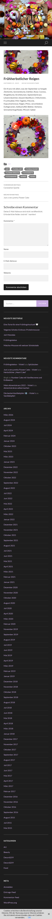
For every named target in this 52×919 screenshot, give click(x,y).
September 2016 (11, 812)
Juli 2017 (8, 765)
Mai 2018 (8, 718)
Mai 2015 (8, 828)
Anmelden (8, 887)
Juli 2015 (8, 823)
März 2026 (8, 415)
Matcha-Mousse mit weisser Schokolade (21, 345)
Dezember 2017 (11, 739)
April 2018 (8, 723)
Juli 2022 (8, 493)
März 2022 (8, 514)
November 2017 (11, 744)
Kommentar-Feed (11, 897)
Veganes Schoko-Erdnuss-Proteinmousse (22, 329)
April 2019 (8, 660)
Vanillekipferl (9, 396)
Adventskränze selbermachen (16, 388)
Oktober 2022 (10, 477)
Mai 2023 (8, 451)
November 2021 (11, 530)
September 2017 (11, 754)
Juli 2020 (8, 608)
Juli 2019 (8, 645)
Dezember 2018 (11, 681)
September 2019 (11, 634)
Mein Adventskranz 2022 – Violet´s (19, 385)
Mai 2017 (8, 775)
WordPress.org (10, 902)
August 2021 (9, 545)
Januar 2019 (9, 676)
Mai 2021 (8, 561)
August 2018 (9, 702)
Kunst (32, 176)
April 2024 (8, 430)
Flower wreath (12, 173)
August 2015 (9, 817)
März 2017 (8, 786)
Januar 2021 (9, 582)
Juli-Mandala (9, 335)
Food (6, 868)
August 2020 (9, 603)
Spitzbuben (33, 364)
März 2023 (8, 456)
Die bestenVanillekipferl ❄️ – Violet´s (20, 393)
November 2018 (11, 686)
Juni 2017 (8, 770)
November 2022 (11, 472)
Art (9, 164)
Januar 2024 (9, 441)
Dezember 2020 (11, 587)
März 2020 (8, 619)
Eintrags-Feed (10, 892)
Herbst (23, 176)
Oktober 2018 (10, 692)
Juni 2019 (8, 650)
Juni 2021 (8, 556)
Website (7, 273)
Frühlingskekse (10, 340)
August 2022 (9, 488)
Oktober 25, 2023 (11, 83)
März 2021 (8, 571)
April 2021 (8, 566)
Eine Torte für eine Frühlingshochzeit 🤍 (21, 324)
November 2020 (11, 592)
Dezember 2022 (11, 467)
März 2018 (8, 728)
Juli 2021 (8, 550)
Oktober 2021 (10, 535)
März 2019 (8, 666)
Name (6, 249)
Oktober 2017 (10, 749)
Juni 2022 (8, 498)
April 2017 (8, 781)
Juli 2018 (8, 707)
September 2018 (11, 697)
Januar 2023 (9, 462)
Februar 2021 (9, 577)
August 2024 (9, 420)
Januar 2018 (9, 734)
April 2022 (8, 509)
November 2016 (11, 802)
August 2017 (9, 760)
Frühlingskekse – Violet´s (14, 364)
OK (29, 917)
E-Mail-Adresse (10, 261)
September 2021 (11, 540)
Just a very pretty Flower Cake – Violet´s (21, 369)
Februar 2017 (9, 791)
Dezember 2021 (11, 524)
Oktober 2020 (10, 598)
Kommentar (9, 221)
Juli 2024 (8, 425)
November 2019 (11, 629)
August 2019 (9, 639)
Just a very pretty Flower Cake (16, 196)
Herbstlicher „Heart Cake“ (15, 372)
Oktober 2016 (10, 807)
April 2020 (8, 613)
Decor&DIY (9, 857)
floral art (17, 169)
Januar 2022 (9, 519)
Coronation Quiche (12, 186)
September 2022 (11, 483)
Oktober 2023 (10, 446)
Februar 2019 (9, 671)
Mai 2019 (8, 655)
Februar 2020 (9, 624)
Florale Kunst (32, 169)
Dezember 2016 (11, 796)
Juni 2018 (8, 713)
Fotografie (28, 173)
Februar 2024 (9, 435)
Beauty (7, 852)
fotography (11, 176)
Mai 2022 (8, 503)
